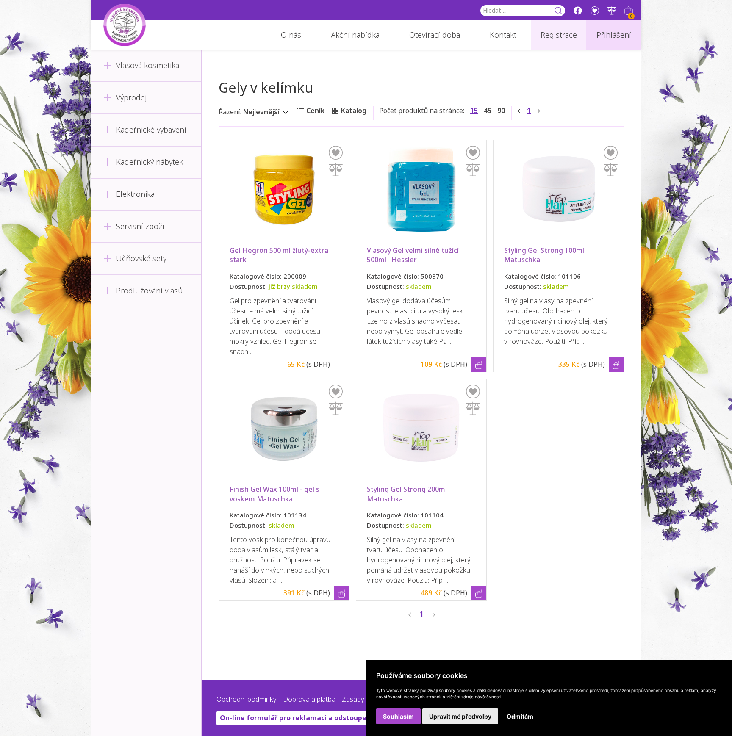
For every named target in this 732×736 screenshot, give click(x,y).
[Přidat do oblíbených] (336, 153)
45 (487, 111)
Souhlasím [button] (398, 716)
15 (474, 111)
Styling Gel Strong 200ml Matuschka (408, 494)
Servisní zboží (140, 226)
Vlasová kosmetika (147, 65)
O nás (291, 35)
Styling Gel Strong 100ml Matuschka (545, 255)
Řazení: (230, 112)
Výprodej (131, 97)
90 (501, 111)
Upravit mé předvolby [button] (460, 716)
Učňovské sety (141, 258)
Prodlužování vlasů (149, 290)
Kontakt (503, 35)
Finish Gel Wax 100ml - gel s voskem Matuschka (275, 494)
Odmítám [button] (520, 716)
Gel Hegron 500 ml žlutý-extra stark (280, 255)
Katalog (353, 111)
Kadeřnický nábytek (149, 162)
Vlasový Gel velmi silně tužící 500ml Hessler (413, 255)
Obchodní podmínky (246, 699)
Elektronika (135, 194)
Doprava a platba (309, 699)
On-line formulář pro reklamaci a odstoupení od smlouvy (316, 718)
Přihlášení (613, 35)
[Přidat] (336, 170)
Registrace (559, 35)
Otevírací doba (434, 35)
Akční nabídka (355, 35)
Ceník (315, 111)
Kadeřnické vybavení (151, 130)
